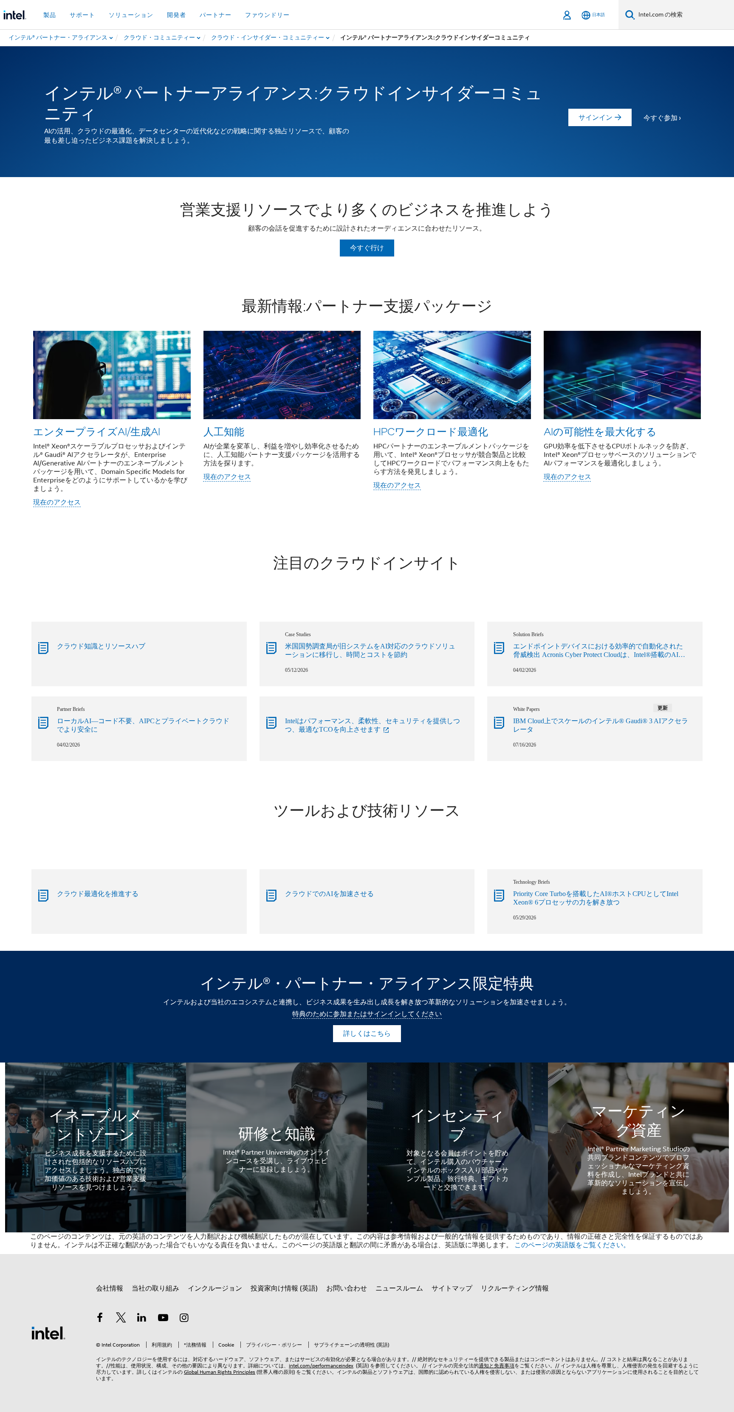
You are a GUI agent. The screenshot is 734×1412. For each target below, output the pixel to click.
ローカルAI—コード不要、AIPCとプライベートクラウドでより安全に (143, 725)
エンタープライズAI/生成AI (96, 431)
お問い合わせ (346, 1288)
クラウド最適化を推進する (97, 893)
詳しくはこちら (367, 1033)
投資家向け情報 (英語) (284, 1288)
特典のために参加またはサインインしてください (367, 1014)
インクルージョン (215, 1288)
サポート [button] (82, 15)
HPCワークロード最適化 (430, 431)
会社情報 (109, 1288)
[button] (367, 403)
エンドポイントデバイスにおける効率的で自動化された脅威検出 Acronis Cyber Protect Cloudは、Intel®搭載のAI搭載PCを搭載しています (599, 651)
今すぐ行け (367, 248)
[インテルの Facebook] (100, 1319)
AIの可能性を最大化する (600, 431)
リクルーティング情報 (515, 1288)
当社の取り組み (155, 1288)
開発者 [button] (176, 15)
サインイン (596, 117)
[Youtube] (163, 1319)
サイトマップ (452, 1288)
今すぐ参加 (661, 118)
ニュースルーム (399, 1288)
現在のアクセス (57, 502)
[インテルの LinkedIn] (142, 1319)
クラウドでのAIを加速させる (329, 893)
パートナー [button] (215, 15)
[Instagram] (184, 1319)
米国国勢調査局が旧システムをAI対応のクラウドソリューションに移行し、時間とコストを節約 (370, 650)
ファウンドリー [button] (267, 15)
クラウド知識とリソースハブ (101, 646)
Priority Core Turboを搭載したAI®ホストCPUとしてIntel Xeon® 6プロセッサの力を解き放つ (595, 898)
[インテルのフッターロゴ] (48, 1332)
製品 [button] (49, 15)
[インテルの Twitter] (121, 1319)
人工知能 (223, 431)
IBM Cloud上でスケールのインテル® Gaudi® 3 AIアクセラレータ (600, 725)
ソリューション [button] (131, 15)
